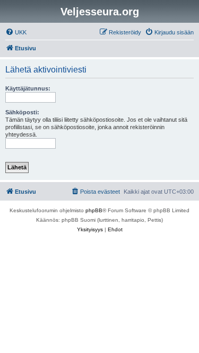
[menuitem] (16, 32)
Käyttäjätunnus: (27, 88)
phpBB (93, 210)
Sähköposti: (22, 112)
